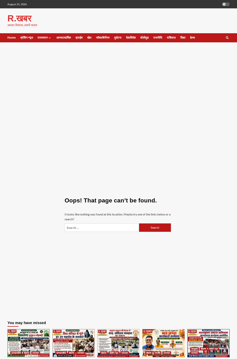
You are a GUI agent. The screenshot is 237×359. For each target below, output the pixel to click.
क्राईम (79, 37)
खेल (89, 37)
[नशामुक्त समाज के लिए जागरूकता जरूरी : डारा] (208, 343)
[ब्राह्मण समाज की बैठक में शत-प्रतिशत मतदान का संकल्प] (118, 343)
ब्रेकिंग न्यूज (26, 37)
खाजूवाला (194, 349)
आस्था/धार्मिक (63, 37)
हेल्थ (192, 37)
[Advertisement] (118, 76)
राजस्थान (43, 37)
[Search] (227, 37)
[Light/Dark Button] (226, 4)
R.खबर (19, 18)
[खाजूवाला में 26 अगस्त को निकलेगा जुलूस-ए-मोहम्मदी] (28, 343)
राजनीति (157, 37)
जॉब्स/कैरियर (103, 37)
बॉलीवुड (144, 37)
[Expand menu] (50, 37)
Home (11, 37)
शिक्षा (183, 37)
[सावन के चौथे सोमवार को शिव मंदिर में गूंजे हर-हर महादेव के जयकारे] (73, 343)
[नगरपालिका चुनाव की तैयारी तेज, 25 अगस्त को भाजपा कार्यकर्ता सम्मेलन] (163, 343)
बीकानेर (26, 353)
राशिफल (171, 37)
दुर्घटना (117, 37)
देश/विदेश (131, 37)
